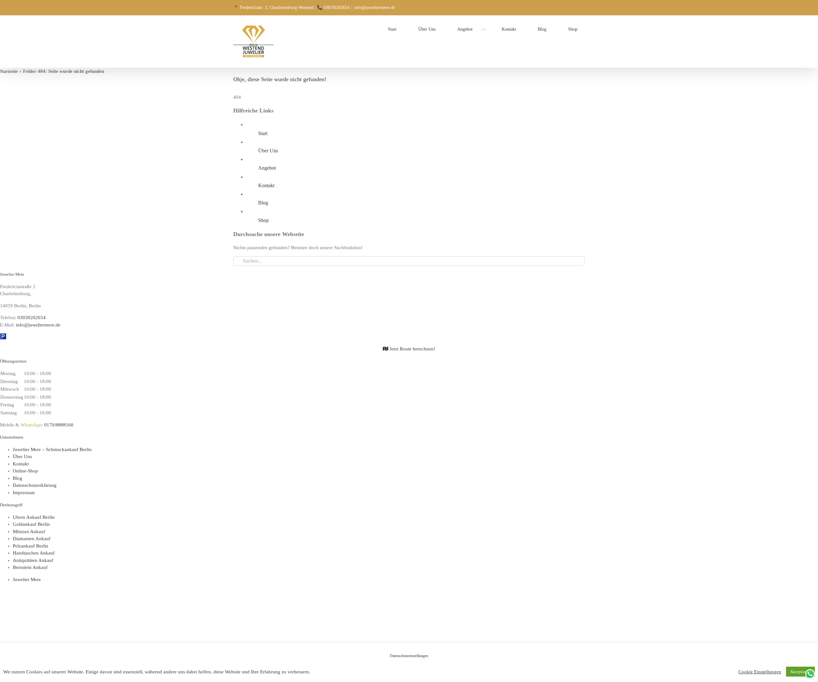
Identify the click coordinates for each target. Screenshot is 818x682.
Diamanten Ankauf (31, 538)
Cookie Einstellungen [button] (759, 671)
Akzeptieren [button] (800, 671)
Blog (263, 202)
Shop (263, 220)
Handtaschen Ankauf (34, 553)
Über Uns (268, 150)
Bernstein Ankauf (30, 567)
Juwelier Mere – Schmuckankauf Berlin (52, 449)
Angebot (267, 168)
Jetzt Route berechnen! (411, 348)
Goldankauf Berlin (31, 524)
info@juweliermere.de (374, 7)
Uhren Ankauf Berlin (34, 517)
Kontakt (266, 185)
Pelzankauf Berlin (30, 545)
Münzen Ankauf (29, 531)
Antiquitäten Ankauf (33, 560)
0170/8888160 (58, 424)
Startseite (9, 71)
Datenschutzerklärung (35, 485)
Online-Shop (25, 470)
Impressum (24, 492)
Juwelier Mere (27, 579)
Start (262, 133)
